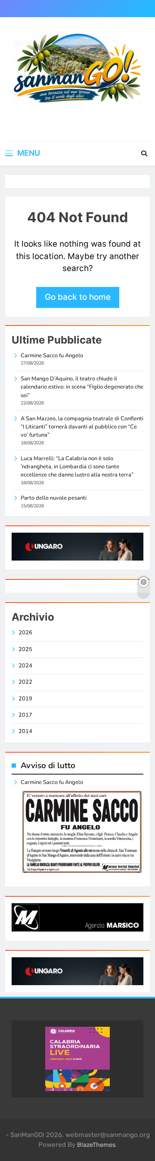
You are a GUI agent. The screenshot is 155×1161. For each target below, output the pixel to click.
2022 (25, 682)
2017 (25, 715)
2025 (25, 649)
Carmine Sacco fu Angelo (52, 355)
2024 (25, 665)
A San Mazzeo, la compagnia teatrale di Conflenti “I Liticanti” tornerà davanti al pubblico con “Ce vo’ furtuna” (82, 427)
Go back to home (78, 297)
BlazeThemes (96, 1145)
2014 (25, 731)
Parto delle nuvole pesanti (54, 498)
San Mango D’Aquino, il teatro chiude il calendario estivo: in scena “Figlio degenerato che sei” (82, 387)
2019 (25, 699)
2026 (25, 632)
